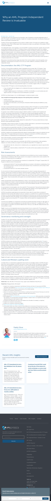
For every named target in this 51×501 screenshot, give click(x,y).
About (16, 418)
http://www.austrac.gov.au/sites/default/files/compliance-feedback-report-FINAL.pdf (32, 287)
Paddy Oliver (18, 327)
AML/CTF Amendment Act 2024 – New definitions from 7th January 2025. (13, 366)
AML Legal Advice (30, 429)
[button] (13, 441)
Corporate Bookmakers (31, 462)
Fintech (28, 470)
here (45, 337)
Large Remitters (30, 465)
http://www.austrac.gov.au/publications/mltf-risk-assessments (23, 296)
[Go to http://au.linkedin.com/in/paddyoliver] (17, 340)
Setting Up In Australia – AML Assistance (35, 445)
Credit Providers (30, 459)
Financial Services (30, 457)
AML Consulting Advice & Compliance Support (36, 434)
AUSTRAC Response (31, 443)
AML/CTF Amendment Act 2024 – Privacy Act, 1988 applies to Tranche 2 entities (13, 389)
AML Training (29, 440)
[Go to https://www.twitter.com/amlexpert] (14, 340)
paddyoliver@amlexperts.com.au (20, 329)
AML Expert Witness (31, 448)
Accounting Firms (30, 476)
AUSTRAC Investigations (31, 451)
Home (11, 418)
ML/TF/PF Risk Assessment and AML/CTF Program (37, 432)
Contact (39, 418)
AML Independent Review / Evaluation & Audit (36, 437)
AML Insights (31, 418)
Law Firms (29, 473)
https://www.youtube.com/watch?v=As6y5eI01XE (14, 304)
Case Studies (23, 418)
